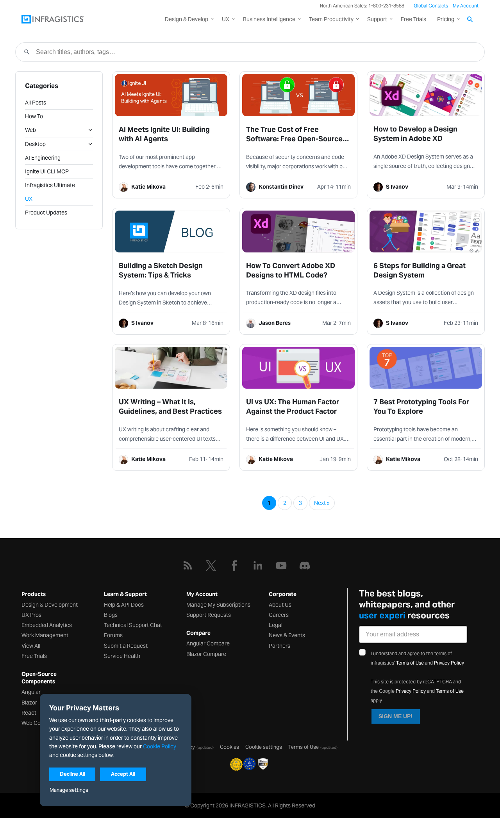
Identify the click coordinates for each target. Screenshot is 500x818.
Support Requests (208, 614)
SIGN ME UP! (395, 716)
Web (30, 129)
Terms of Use (410, 663)
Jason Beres (275, 322)
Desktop (35, 144)
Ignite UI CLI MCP (47, 171)
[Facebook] (234, 565)
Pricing (445, 19)
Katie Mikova (148, 186)
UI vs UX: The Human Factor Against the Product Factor (292, 406)
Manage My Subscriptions (218, 604)
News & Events (287, 635)
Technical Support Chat (133, 625)
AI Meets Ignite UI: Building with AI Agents (164, 134)
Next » (322, 502)
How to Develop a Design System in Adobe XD (415, 133)
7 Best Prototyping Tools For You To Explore (421, 406)
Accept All (123, 774)
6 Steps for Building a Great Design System (419, 270)
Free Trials (413, 19)
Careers (279, 614)
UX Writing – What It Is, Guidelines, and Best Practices (170, 406)
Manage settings (69, 790)
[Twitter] (211, 565)
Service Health (122, 655)
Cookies (229, 747)
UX (225, 19)
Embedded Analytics (46, 625)
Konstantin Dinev (281, 186)
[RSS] (187, 565)
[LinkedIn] (258, 565)
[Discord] (304, 565)
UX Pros (31, 614)
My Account (466, 6)
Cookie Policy (159, 746)
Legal (275, 625)
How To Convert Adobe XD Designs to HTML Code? (290, 270)
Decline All (72, 774)
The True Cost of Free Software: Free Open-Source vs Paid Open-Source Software (298, 139)
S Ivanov (397, 186)
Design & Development (49, 604)
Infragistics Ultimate (50, 185)
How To (34, 116)
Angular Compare (208, 643)
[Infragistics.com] (60, 19)
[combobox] (256, 52)
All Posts (35, 102)
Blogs (111, 614)
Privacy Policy (449, 663)
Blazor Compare (206, 654)
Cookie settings (263, 747)
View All (30, 645)
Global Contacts (431, 6)
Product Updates (46, 212)
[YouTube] (281, 565)
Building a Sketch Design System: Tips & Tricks (161, 270)
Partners (279, 645)
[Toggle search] (470, 20)
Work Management (44, 635)
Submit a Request (126, 645)
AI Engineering (43, 157)
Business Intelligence (269, 19)
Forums (113, 635)
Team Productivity (331, 19)
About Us (280, 604)
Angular (31, 691)
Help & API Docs (124, 604)
